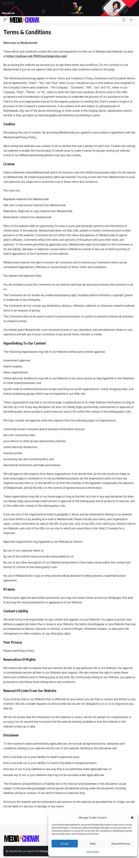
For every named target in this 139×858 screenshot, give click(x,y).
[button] (132, 817)
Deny (92, 843)
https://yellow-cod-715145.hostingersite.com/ (36, 56)
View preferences (120, 843)
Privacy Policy (92, 851)
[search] (123, 20)
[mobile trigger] (6, 19)
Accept (64, 843)
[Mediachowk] (24, 19)
